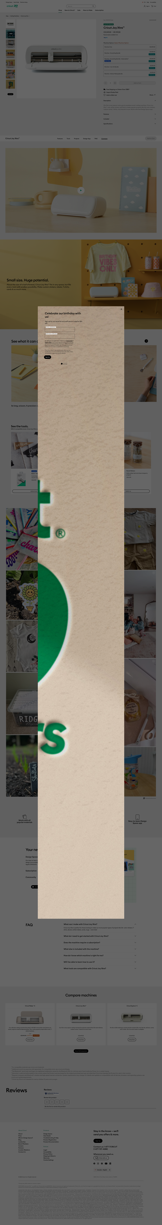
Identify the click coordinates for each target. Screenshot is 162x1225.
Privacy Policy (48, 342)
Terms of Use (69, 340)
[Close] (121, 309)
